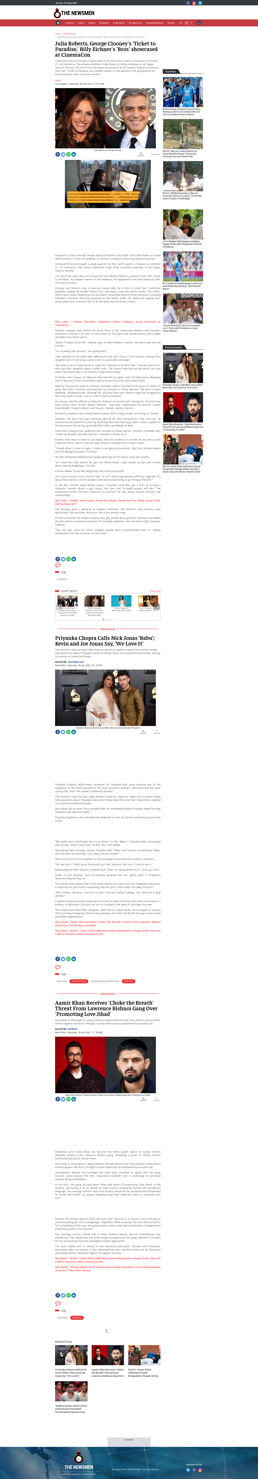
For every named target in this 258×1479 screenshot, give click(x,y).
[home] (58, 22)
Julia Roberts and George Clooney (107, 150)
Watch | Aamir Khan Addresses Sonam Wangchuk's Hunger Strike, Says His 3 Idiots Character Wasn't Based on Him (143, 1372)
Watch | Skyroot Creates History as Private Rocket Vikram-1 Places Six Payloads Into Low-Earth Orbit (180, 153)
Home (57, 33)
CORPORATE (119, 22)
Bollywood (128, 981)
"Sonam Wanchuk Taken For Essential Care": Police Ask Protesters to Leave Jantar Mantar (181, 328)
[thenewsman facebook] (188, 3)
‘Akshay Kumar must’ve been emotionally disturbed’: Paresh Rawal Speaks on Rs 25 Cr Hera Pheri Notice (71, 1409)
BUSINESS (104, 22)
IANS (58, 80)
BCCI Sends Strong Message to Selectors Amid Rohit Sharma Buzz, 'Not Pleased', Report (182, 286)
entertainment (69, 33)
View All (155, 591)
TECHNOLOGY (135, 22)
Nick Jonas (62, 981)
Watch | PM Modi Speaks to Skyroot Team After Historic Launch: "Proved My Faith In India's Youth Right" (182, 196)
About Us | (66, 1474)
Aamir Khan (62, 1317)
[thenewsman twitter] (200, 3)
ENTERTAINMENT (154, 22)
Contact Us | (77, 1474)
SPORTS (171, 22)
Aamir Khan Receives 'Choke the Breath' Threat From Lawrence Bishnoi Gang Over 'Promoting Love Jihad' (107, 1094)
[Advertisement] (143, 13)
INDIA (81, 22)
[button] (191, 22)
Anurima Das (76, 661)
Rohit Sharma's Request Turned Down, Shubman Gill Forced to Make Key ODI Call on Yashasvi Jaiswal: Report (181, 111)
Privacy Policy (89, 1474)
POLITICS (70, 22)
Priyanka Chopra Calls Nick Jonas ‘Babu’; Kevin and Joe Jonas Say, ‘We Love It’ (108, 727)
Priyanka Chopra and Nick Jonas (105, 981)
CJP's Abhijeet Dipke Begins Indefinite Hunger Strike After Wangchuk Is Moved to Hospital (182, 244)
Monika (73, 1028)
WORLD (91, 22)
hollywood (62, 579)
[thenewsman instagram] (194, 3)
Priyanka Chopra (79, 981)
